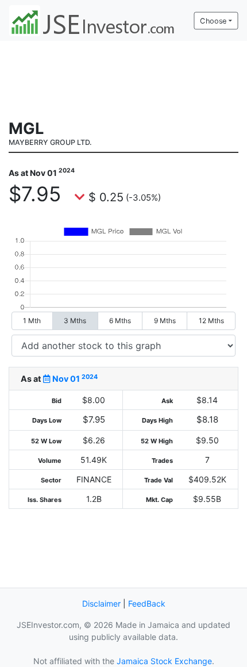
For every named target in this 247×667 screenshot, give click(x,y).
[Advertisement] (123, 79)
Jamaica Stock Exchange (164, 661)
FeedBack (146, 603)
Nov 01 (74, 379)
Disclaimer (101, 603)
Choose (213, 20)
